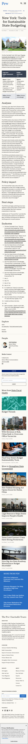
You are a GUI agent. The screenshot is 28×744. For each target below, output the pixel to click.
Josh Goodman (13, 342)
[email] (9, 348)
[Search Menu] (21, 3)
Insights (4, 668)
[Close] (26, 725)
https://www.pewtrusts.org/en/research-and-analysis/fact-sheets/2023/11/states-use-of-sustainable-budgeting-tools (15, 240)
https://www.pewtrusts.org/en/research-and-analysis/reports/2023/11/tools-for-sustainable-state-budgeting (15, 231)
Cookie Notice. (5, 738)
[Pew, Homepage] (5, 3)
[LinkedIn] (7, 710)
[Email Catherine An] (2, 363)
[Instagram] (5, 710)
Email (3, 693)
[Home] (14, 617)
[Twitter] (9, 710)
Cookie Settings (14, 741)
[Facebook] (3, 710)
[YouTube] (12, 710)
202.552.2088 (5, 361)
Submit (14, 384)
